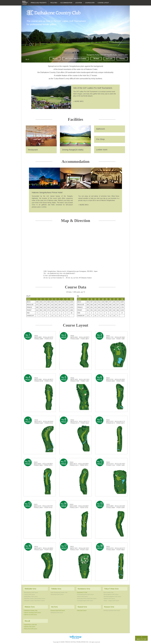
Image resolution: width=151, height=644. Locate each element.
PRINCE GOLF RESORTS (38, 3)
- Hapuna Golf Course (29, 626)
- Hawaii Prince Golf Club (30, 624)
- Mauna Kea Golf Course (30, 628)
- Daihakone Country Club (30, 610)
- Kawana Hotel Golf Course (57, 610)
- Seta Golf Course (81, 610)
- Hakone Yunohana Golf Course (32, 612)
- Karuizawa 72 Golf (81, 592)
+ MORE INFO (78, 101)
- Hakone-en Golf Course (30, 614)
